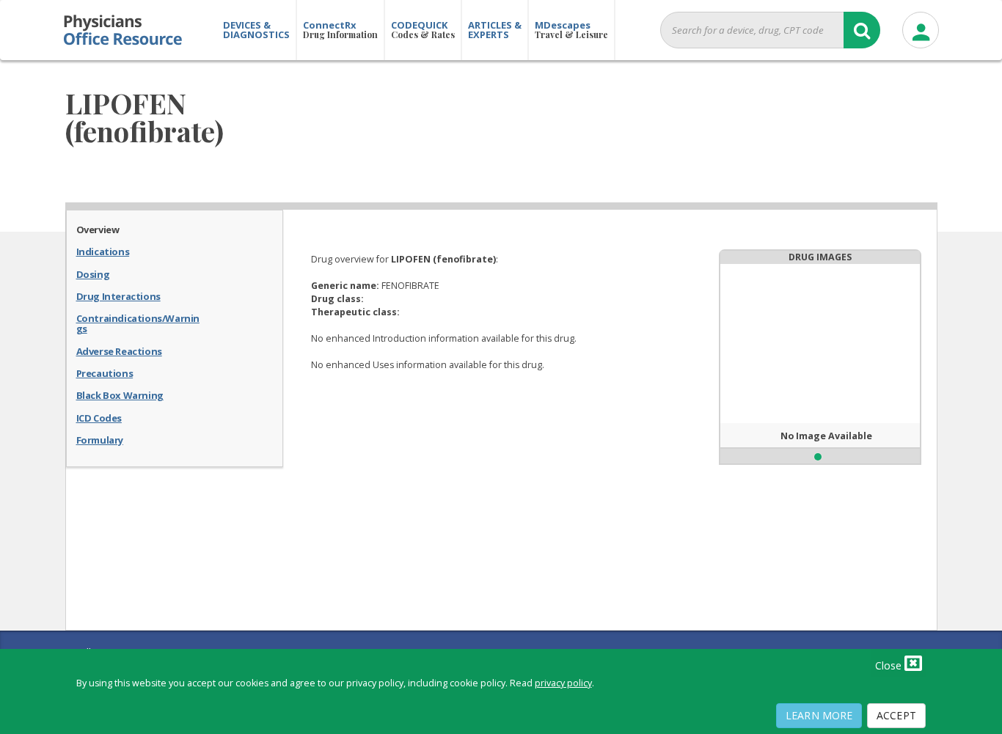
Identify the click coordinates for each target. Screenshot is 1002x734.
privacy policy (563, 683)
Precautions (105, 372)
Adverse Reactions (119, 350)
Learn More (819, 715)
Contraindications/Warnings (138, 323)
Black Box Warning (120, 394)
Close (889, 665)
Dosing (93, 273)
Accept (896, 715)
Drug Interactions (118, 295)
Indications (103, 251)
